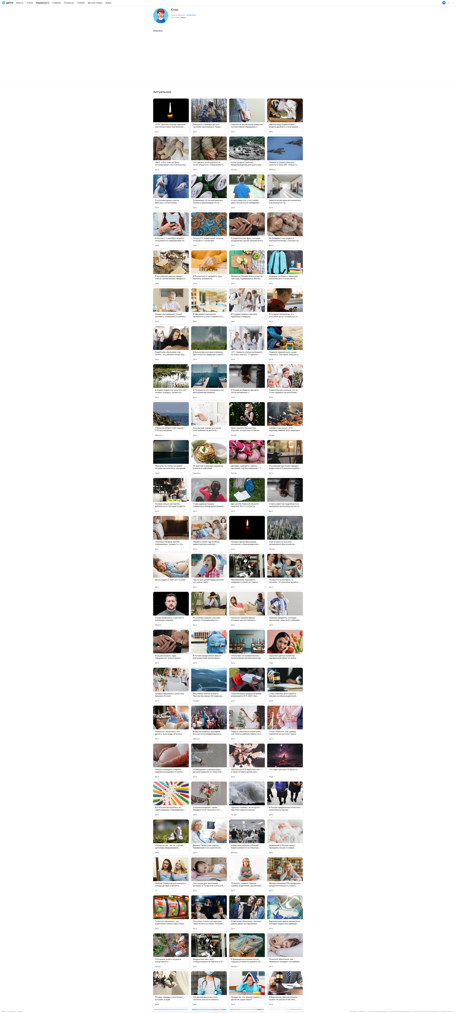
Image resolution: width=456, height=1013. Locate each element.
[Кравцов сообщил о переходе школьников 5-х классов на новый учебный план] (285, 268)
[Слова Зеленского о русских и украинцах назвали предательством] (171, 609)
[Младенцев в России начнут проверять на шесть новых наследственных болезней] (285, 837)
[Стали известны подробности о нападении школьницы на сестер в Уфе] (285, 496)
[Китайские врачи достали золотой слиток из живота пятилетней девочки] (209, 989)
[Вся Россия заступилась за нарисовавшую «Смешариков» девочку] (171, 799)
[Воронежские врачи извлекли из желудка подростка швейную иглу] (285, 913)
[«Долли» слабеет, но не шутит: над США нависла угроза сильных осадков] (247, 799)
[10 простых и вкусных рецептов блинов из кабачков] (209, 458)
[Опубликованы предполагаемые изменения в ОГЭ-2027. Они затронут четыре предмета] (247, 685)
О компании (11, 1011)
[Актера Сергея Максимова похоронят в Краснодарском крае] (247, 533)
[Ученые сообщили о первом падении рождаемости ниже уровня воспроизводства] (171, 761)
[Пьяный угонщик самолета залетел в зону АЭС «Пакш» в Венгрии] (285, 154)
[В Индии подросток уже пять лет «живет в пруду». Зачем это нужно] (171, 382)
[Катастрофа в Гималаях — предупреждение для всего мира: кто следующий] (247, 154)
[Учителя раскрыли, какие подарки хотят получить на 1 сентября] (209, 799)
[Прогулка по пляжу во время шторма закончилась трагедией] (171, 458)
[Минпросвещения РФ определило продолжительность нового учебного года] (285, 875)
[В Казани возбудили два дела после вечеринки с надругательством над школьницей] (247, 382)
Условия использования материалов (426, 1011)
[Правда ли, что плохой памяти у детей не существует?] (247, 989)
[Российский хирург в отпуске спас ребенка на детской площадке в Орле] (209, 420)
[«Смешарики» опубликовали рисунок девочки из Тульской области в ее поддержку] (209, 761)
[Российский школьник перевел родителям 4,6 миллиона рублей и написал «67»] (285, 458)
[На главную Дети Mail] (9, 3)
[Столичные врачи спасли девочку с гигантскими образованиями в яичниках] (171, 192)
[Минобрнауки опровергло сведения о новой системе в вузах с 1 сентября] (247, 571)
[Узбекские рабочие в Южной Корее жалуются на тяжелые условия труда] (247, 837)
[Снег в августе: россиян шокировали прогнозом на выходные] (285, 533)
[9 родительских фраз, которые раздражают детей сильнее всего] (247, 230)
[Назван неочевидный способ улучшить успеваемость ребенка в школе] (171, 306)
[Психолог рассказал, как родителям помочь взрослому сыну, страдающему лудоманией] (171, 913)
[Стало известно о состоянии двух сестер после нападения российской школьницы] (247, 192)
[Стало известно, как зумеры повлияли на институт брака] (285, 723)
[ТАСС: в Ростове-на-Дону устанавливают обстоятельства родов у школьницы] (171, 154)
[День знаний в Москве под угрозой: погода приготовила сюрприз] (247, 420)
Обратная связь (446, 1011)
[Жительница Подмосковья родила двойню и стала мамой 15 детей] (285, 116)
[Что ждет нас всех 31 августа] (285, 761)
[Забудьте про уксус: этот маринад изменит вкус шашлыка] (285, 420)
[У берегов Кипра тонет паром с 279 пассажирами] (171, 420)
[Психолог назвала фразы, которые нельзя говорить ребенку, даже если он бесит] (247, 609)
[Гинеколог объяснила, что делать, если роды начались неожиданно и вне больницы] (171, 723)
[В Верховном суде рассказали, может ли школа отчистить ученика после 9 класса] (285, 989)
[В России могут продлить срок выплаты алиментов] (209, 268)
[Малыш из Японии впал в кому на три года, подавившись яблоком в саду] (247, 268)
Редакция (361, 1011)
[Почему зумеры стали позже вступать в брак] (171, 989)
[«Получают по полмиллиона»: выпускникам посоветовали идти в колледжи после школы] (247, 647)
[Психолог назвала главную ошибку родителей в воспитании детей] (247, 875)
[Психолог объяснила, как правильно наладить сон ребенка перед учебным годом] (285, 951)
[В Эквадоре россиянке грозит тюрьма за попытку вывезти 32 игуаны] (247, 951)
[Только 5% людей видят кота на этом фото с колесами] (209, 230)
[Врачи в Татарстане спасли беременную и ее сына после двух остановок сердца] (209, 837)
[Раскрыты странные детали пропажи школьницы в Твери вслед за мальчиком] (209, 116)
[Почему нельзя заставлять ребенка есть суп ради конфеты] (171, 496)
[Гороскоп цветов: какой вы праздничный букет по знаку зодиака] (285, 647)
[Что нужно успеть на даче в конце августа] (171, 951)
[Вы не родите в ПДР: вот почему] (171, 571)
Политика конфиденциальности (400, 1011)
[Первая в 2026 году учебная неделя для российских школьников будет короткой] (209, 533)
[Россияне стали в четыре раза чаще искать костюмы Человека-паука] (209, 913)
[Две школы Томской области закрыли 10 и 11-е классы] (247, 496)
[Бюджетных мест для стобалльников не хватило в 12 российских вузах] (209, 951)
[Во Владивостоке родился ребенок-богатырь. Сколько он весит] (285, 230)
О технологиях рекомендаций (377, 1011)
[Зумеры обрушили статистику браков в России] (171, 685)
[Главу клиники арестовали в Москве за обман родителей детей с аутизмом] (285, 685)
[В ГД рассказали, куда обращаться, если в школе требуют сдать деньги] (171, 647)
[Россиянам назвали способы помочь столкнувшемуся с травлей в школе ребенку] (209, 609)
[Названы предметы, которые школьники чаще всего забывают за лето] (285, 609)
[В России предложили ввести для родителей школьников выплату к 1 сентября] (209, 647)
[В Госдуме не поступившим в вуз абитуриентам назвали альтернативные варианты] (209, 382)
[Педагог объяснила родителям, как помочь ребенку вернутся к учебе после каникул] (247, 723)
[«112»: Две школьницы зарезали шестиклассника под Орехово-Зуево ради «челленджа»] (171, 116)
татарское (191, 15)
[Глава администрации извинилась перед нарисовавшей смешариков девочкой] (209, 496)
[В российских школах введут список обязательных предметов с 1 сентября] (171, 268)
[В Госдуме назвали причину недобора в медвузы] (247, 306)
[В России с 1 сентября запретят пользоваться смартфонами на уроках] (171, 230)
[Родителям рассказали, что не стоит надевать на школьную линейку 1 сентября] (285, 382)
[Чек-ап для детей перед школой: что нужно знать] (209, 571)
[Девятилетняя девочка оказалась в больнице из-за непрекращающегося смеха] (285, 192)
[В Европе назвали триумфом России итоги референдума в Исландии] (209, 723)
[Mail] (3, 3)
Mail (3, 1011)
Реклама (20, 1011)
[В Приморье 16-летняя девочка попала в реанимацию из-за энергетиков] (209, 192)
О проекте (352, 1011)
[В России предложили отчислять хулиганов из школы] (285, 799)
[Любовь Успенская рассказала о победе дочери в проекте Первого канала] (171, 875)
